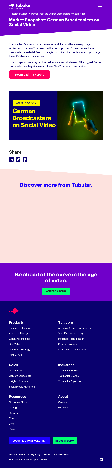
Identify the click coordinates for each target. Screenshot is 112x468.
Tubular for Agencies (69, 381)
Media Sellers (16, 370)
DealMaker (15, 344)
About (63, 397)
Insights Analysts (18, 381)
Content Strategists (20, 375)
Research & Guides (18, 13)
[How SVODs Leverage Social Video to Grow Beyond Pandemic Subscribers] (89, 223)
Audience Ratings (19, 333)
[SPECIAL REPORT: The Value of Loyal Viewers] (56, 223)
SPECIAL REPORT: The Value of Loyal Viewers (55, 243)
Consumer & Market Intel (72, 349)
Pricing (13, 407)
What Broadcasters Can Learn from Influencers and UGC (23, 240)
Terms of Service (17, 454)
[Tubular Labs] (14, 310)
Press (12, 429)
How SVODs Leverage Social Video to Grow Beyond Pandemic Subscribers (88, 243)
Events (13, 418)
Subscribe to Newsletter (29, 440)
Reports (13, 413)
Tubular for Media (68, 370)
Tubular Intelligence (20, 327)
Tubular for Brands (68, 375)
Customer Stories (19, 402)
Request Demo (64, 440)
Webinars (63, 407)
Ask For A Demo (56, 291)
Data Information (61, 454)
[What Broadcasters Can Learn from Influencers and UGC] (23, 222)
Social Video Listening (70, 333)
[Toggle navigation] (100, 6)
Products (16, 322)
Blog (11, 423)
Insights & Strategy (19, 349)
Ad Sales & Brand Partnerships (75, 327)
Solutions (66, 322)
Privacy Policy (34, 454)
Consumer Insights (19, 338)
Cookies (46, 454)
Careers (62, 402)
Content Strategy (68, 344)
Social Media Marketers (22, 386)
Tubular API (15, 354)
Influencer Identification (71, 338)
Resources (17, 397)
